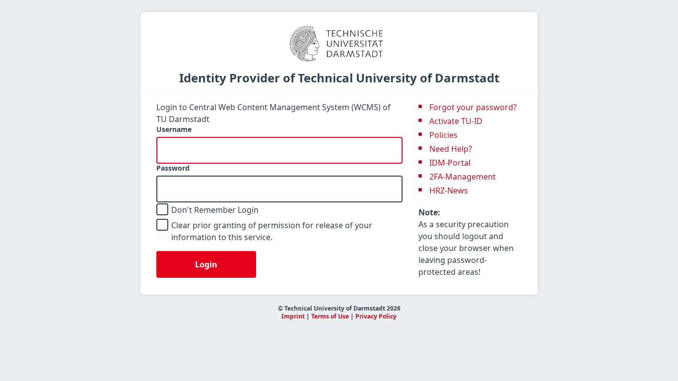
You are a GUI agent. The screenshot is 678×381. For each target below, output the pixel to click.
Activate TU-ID (455, 121)
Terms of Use (330, 316)
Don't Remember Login (215, 209)
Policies (443, 134)
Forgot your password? (473, 107)
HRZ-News (448, 190)
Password (173, 168)
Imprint (293, 316)
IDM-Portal (450, 162)
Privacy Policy (376, 316)
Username (174, 129)
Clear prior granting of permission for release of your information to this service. (271, 231)
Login (206, 264)
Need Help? (450, 148)
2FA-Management (462, 176)
